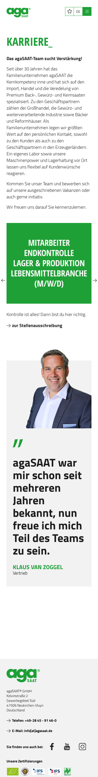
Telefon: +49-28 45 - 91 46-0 (34, 720)
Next (94, 280)
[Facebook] (51, 746)
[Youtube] (67, 746)
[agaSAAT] (19, 13)
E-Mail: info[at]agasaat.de (32, 730)
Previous (3, 280)
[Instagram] (82, 746)
